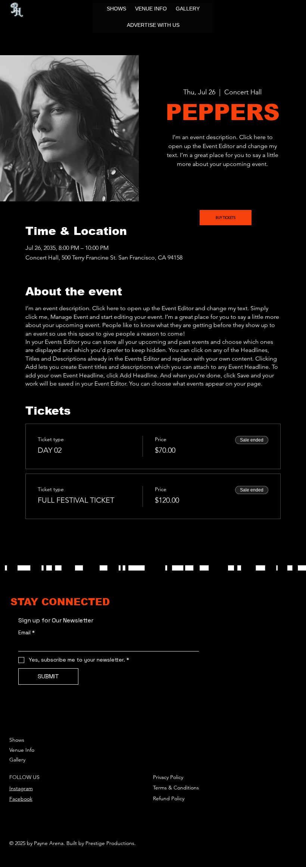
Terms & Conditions (176, 787)
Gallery (17, 759)
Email (26, 632)
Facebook (20, 798)
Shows (16, 739)
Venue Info (21, 750)
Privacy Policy (168, 777)
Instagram (21, 788)
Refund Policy (168, 798)
